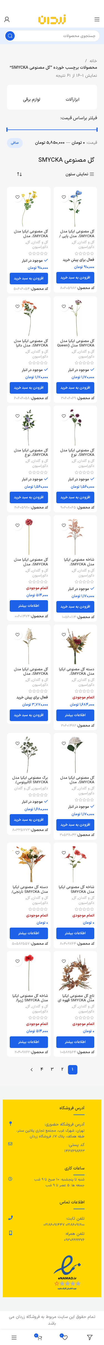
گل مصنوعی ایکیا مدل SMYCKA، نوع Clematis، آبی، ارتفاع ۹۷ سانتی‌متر (29, 457)
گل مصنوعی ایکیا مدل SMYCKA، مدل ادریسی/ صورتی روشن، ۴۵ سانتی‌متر (76, 784)
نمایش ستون (76, 174)
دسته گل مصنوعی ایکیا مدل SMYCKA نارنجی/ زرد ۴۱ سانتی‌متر (30, 891)
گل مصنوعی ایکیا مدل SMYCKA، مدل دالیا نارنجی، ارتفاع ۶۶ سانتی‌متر (31, 348)
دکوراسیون (86, 247)
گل (74, 242)
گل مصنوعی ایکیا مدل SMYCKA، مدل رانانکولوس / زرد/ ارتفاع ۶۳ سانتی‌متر (30, 238)
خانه (92, 61)
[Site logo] (52, 19)
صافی (15, 143)
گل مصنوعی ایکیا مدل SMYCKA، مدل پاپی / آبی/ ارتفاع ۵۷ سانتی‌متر (75, 236)
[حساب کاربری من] (6, 19)
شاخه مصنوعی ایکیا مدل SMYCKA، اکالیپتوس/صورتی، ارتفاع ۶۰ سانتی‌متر (75, 566)
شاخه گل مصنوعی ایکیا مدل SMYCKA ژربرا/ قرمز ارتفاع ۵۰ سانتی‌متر (30, 1000)
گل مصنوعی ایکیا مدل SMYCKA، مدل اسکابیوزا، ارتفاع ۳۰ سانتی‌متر (31, 566)
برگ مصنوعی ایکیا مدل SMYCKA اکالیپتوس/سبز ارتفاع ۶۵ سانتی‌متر (30, 782)
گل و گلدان (86, 242)
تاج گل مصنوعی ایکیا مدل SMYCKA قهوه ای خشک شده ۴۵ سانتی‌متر (76, 1002)
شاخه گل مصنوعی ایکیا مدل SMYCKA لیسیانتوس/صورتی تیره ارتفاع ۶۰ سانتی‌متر (76, 894)
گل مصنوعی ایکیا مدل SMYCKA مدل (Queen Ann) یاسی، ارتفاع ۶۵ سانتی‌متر (75, 348)
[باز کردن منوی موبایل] (97, 19)
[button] (75, 278)
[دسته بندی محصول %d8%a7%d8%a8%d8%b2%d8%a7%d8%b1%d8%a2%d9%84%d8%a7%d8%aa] (73, 97)
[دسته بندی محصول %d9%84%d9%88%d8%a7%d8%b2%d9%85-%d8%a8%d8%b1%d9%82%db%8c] (31, 97)
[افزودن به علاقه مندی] (64, 197)
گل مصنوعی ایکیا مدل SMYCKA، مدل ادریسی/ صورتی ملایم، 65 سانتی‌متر (31, 676)
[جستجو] (10, 36)
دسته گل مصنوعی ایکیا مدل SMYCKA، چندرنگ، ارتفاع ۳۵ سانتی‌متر (76, 676)
